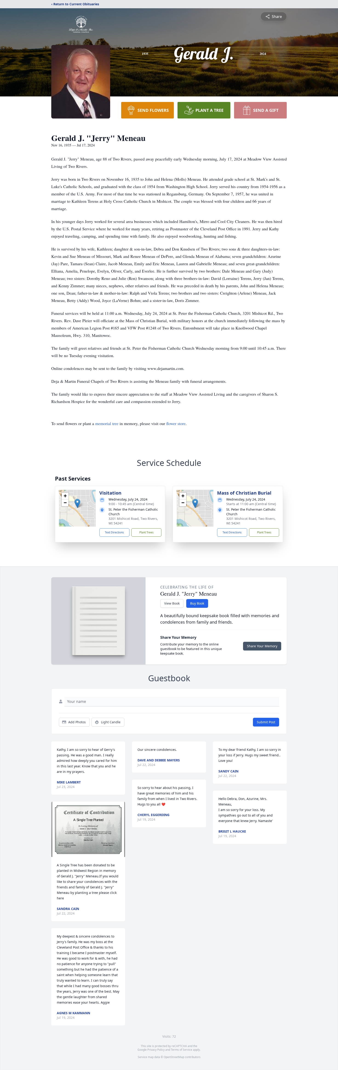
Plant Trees (146, 532)
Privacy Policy (156, 1050)
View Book (172, 603)
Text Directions (114, 532)
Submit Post (266, 722)
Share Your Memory (262, 646)
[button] (77, 503)
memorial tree (106, 423)
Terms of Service (181, 1050)
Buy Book (197, 603)
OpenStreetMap (174, 1057)
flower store (176, 423)
